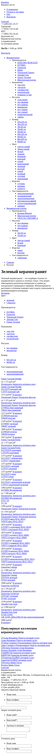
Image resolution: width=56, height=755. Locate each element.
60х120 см (22, 134)
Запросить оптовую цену (24, 384)
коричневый (23, 164)
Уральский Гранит (25, 72)
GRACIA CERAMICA (27, 218)
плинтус (21, 188)
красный (21, 159)
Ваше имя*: (12, 715)
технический (23, 92)
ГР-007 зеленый (8, 598)
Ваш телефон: (13, 700)
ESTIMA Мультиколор (11, 490)
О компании (12, 9)
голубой (21, 176)
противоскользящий (26, 201)
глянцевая (22, 258)
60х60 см (21, 137)
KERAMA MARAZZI (27, 62)
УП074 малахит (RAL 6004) (14, 553)
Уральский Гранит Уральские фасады (18, 397)
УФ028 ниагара (8, 418)
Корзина (5, 2)
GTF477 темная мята (10, 460)
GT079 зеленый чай (10, 391)
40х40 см (21, 132)
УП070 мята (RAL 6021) (12, 521)
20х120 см (22, 122)
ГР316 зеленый (8, 580)
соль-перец (22, 100)
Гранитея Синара (9, 567)
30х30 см (21, 127)
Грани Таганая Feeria (10, 439)
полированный (24, 196)
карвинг (21, 206)
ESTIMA (21, 65)
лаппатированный (25, 198)
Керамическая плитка (17, 208)
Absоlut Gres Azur (9, 604)
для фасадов (23, 90)
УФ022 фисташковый (11, 410)
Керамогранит (13, 58)
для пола (21, 87)
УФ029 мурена (8, 434)
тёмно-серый (23, 149)
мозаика (21, 186)
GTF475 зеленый (9, 468)
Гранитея (21, 67)
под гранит (22, 112)
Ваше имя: (11, 694)
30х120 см (22, 124)
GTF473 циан (7, 476)
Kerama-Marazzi (24, 213)
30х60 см (21, 129)
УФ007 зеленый (8, 426)
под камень (22, 104)
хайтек (20, 117)
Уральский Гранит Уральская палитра (18, 508)
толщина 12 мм (24, 95)
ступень (21, 183)
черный (20, 154)
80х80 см (21, 141)
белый (20, 151)
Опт (8, 14)
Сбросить (11, 303)
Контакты (11, 17)
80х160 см (22, 139)
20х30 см (21, 233)
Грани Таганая (24, 77)
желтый (21, 169)
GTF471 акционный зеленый (14, 484)
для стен (21, 85)
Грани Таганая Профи (11, 379)
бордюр (20, 253)
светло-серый (23, 146)
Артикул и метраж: (15, 725)
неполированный (25, 193)
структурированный (26, 203)
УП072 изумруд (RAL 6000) (14, 537)
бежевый (21, 156)
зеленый (21, 166)
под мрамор (22, 102)
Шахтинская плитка (26, 80)
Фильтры (5, 293)
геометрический (24, 114)
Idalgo (20, 70)
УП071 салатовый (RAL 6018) (15, 529)
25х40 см (21, 235)
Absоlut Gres (23, 75)
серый (20, 171)
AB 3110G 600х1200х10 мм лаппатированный (22, 617)
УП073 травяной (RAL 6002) (14, 545)
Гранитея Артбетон (10, 585)
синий (20, 161)
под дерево (22, 109)
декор (20, 250)
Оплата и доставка (15, 12)
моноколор (22, 107)
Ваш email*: (12, 720)
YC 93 (4, 503)
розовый (21, 174)
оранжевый (22, 179)
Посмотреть (6, 384)
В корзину (17, 395)
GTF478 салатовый (10, 453)
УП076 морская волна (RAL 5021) (17, 561)
